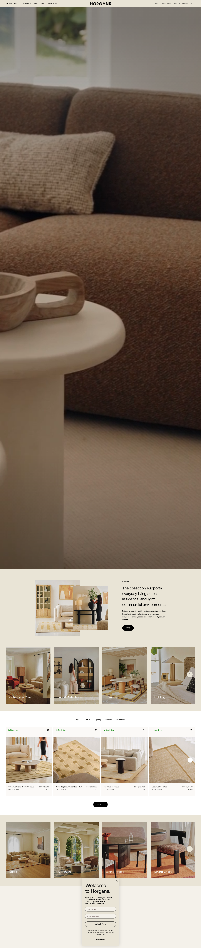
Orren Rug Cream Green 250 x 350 (69, 788)
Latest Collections (70, 697)
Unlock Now (100, 924)
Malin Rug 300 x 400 (159, 788)
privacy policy (100, 934)
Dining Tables (115, 872)
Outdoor (17, 3)
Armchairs (65, 872)
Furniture (9, 3)
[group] (100, 284)
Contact (43, 3)
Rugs (35, 3)
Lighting (159, 697)
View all (100, 804)
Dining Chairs (163, 872)
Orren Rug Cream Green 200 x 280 (21, 788)
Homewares (27, 3)
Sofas (13, 872)
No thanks (100, 940)
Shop (128, 628)
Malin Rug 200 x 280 (111, 788)
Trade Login (52, 3)
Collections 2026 (20, 697)
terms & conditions (106, 932)
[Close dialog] (117, 880)
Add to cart (28, 782)
